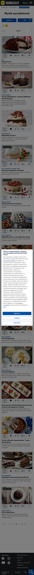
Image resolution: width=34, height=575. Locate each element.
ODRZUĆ (17, 318)
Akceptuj (17, 313)
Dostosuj (17, 322)
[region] (17, 287)
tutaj (4, 307)
